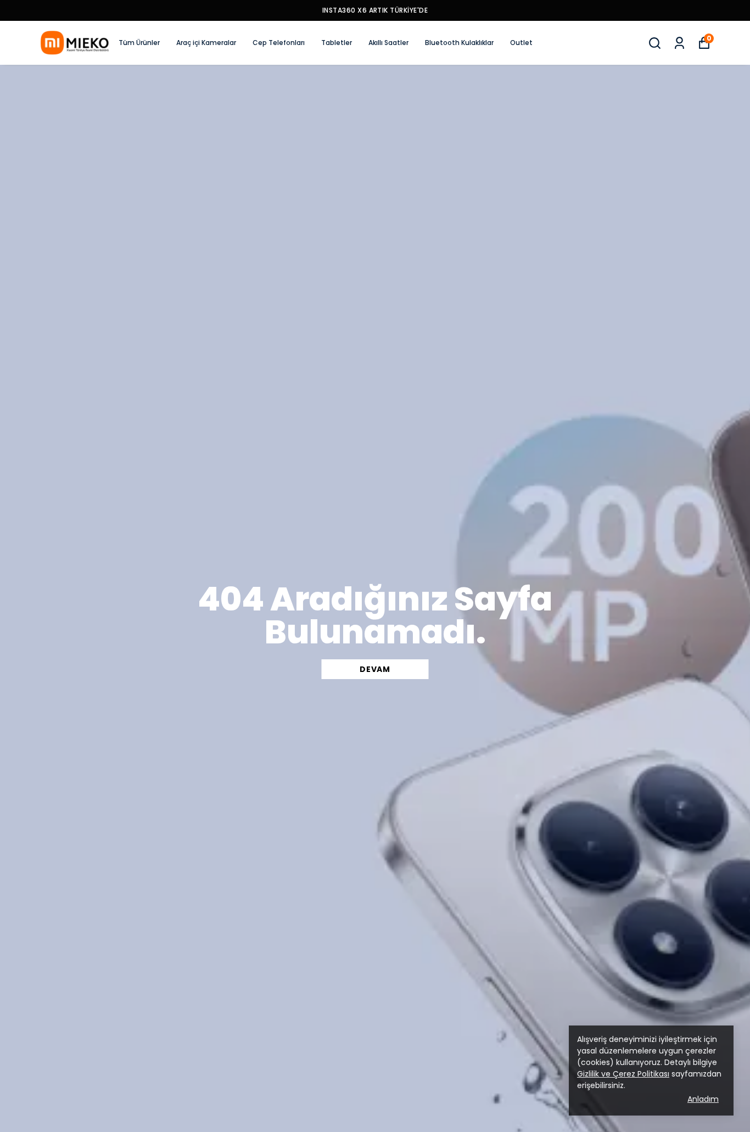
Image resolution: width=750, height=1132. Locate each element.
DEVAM (375, 669)
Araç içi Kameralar (206, 42)
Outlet (521, 42)
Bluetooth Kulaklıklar (459, 42)
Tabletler (336, 42)
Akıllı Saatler (388, 42)
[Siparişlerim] (679, 43)
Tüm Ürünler (139, 42)
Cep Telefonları (279, 42)
